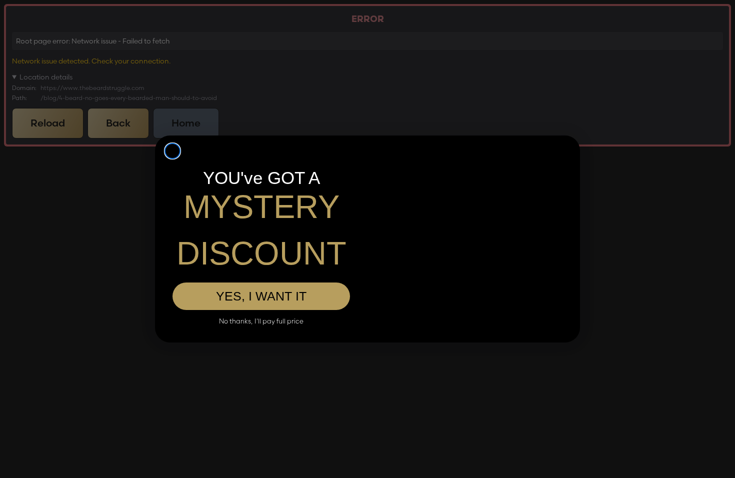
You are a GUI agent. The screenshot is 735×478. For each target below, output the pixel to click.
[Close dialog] (172, 151)
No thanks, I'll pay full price (261, 321)
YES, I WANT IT (261, 296)
